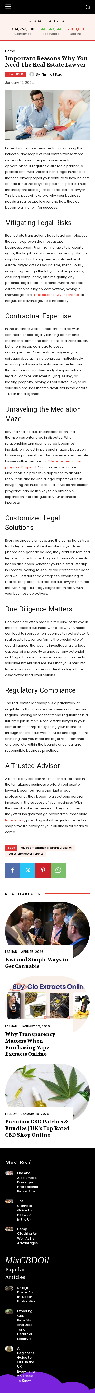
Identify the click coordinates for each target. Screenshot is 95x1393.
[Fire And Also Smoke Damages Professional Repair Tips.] (9, 1173)
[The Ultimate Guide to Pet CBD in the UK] (9, 1201)
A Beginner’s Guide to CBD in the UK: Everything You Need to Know (26, 1364)
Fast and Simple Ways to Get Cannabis (36, 963)
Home (10, 51)
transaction (14, 820)
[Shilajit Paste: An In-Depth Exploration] (9, 1288)
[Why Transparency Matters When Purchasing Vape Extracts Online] (47, 1005)
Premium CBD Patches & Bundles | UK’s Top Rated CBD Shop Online (37, 1128)
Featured (15, 74)
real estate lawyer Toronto (56, 294)
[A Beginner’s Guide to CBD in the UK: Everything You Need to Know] (9, 1349)
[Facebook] (12, 870)
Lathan (11, 951)
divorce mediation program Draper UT (47, 848)
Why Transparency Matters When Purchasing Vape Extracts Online (30, 1044)
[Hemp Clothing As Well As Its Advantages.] (9, 1229)
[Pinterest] (43, 870)
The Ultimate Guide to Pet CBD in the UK (24, 1210)
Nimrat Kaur (53, 74)
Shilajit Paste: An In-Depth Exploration (26, 1294)
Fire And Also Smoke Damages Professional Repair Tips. (27, 1182)
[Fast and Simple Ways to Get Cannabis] (47, 931)
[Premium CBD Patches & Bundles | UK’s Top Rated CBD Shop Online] (47, 1093)
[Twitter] (27, 870)
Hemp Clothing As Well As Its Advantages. (28, 1236)
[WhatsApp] (58, 870)
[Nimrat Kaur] (32, 74)
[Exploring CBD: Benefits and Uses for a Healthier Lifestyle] (9, 1311)
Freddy (11, 1114)
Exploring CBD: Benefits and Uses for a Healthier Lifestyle (24, 1325)
